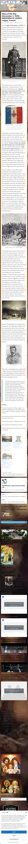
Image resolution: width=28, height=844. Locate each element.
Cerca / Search (4, 731)
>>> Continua (20, 587)
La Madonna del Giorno (9, 616)
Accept (14, 832)
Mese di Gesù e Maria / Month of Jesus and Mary (13, 713)
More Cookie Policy (8, 738)
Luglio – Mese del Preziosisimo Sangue (12, 729)
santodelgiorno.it (18, 588)
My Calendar (6, 741)
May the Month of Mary (8, 718)
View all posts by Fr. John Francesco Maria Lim (13, 490)
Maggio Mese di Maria (8, 715)
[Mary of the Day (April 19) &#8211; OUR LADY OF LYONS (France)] (18, 439)
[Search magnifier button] (26, 522)
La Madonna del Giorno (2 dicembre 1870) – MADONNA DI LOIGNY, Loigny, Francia (6, 445)
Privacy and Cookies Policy (9, 734)
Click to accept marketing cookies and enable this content (14, 534)
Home (2, 705)
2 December (9, 473)
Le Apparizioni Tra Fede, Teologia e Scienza (14, 746)
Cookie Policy (11, 842)
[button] (26, 812)
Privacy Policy (16, 842)
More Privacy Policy (9, 736)
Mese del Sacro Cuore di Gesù (10, 721)
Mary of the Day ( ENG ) (6, 711)
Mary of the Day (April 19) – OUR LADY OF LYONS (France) (18, 444)
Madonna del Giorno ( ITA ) (7, 708)
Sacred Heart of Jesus (8, 726)
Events (5, 743)
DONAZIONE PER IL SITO (7, 749)
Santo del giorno (10, 575)
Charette (13, 473)
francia (17, 473)
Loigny (9, 475)
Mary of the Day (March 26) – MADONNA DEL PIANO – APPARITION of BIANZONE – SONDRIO (7, 462)
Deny (14, 835)
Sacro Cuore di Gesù (8, 723)
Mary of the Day (8, 472)
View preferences (14, 839)
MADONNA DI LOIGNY (15, 475)
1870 (6, 473)
